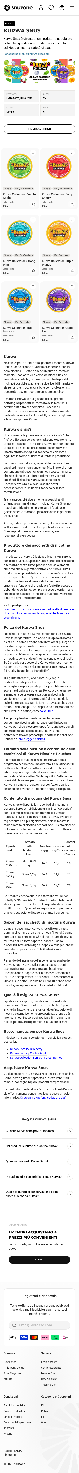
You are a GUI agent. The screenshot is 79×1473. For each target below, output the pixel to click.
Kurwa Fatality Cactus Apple (28, 1053)
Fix (42, 1416)
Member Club (48, 1373)
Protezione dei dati (14, 1411)
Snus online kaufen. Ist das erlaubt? (43, 1097)
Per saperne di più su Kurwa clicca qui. (27, 53)
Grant (44, 1422)
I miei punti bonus (14, 1367)
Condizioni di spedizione (17, 1422)
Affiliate (8, 1379)
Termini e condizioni (15, 1405)
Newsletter (10, 1362)
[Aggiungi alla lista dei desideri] (33, 153)
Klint (43, 1405)
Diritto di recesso (13, 1416)
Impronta (9, 1428)
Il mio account (49, 1362)
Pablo (44, 1411)
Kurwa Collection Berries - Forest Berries (36, 1057)
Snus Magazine (12, 1373)
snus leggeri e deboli (32, 739)
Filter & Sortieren (39, 129)
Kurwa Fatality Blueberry (26, 1049)
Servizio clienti (49, 1379)
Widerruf (8, 1433)
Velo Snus (46, 711)
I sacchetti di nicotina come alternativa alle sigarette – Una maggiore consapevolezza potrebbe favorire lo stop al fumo (39, 613)
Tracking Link (48, 1384)
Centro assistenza (51, 1367)
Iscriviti (39, 1259)
